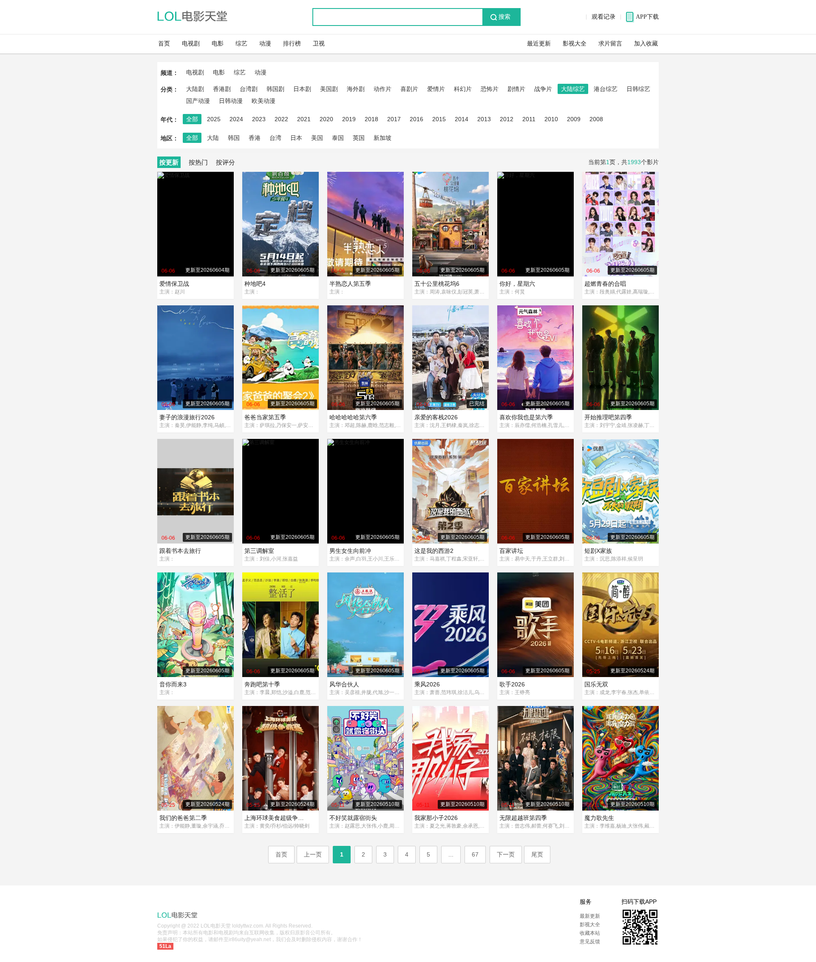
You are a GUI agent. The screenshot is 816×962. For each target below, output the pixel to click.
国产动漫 (198, 100)
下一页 (506, 854)
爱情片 (436, 88)
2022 (281, 119)
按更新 (168, 162)
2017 (394, 119)
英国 (359, 137)
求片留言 (610, 43)
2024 (236, 119)
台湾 (275, 137)
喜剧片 (409, 88)
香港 (255, 137)
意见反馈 (590, 942)
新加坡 (382, 137)
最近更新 (539, 43)
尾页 (537, 854)
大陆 (213, 137)
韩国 (234, 137)
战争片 (543, 88)
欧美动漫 (263, 100)
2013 (484, 119)
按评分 (225, 162)
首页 (164, 43)
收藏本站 (590, 933)
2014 (461, 119)
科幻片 (463, 88)
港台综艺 (606, 88)
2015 (439, 119)
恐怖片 (490, 88)
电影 (218, 43)
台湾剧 (249, 88)
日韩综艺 (638, 88)
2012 (506, 119)
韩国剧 (275, 88)
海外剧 (356, 88)
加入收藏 (646, 43)
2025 (214, 119)
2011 (529, 119)
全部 (192, 119)
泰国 (338, 137)
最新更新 (590, 916)
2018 (371, 119)
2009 (574, 119)
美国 (317, 137)
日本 (296, 137)
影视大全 (574, 43)
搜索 (504, 17)
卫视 (319, 43)
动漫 (265, 43)
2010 (551, 119)
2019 (349, 119)
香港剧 (222, 88)
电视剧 (191, 43)
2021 (304, 119)
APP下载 (647, 17)
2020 (326, 119)
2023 (259, 119)
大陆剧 (195, 88)
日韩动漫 (231, 100)
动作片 (382, 88)
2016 (416, 119)
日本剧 (302, 88)
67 (475, 854)
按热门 (198, 162)
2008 (596, 119)
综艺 (241, 43)
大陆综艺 (573, 88)
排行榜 (292, 43)
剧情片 (516, 88)
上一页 (313, 854)
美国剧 (329, 88)
